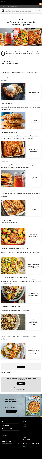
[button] (40, 4)
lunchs (3, 109)
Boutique (24, 426)
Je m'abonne (12, 411)
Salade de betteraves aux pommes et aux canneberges (33, 266)
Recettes (21, 19)
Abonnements (25, 430)
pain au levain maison (24, 167)
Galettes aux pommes (33, 121)
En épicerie (24, 432)
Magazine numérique (26, 439)
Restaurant (24, 428)
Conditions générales (26, 455)
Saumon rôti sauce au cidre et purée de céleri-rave (33, 351)
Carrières (24, 437)
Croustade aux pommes (33, 208)
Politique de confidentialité (16, 455)
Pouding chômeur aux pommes (33, 150)
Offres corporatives (26, 435)
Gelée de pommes (33, 180)
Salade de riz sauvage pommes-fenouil (33, 322)
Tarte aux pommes (33, 92)
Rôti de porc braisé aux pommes (33, 237)
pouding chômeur (31, 135)
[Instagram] (30, 443)
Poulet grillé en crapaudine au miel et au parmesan (33, 295)
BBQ (33, 279)
